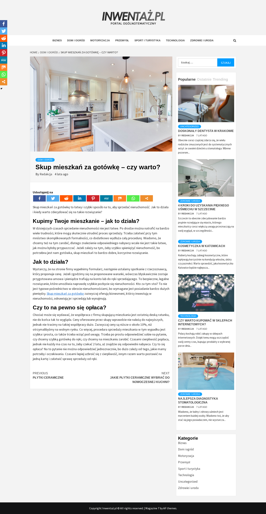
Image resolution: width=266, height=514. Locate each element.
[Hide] (1, 88)
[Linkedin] (79, 198)
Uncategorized (189, 126)
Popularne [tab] (187, 79)
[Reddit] (66, 198)
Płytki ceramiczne (48, 375)
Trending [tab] (220, 79)
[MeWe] (106, 198)
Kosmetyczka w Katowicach (201, 246)
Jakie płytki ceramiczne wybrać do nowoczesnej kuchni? (140, 378)
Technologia (175, 40)
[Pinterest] (93, 198)
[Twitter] (53, 198)
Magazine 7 (152, 508)
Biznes (57, 40)
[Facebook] (39, 198)
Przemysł (122, 40)
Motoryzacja (100, 40)
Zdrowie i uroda (202, 40)
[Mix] (119, 198)
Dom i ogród (76, 40)
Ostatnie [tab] (204, 79)
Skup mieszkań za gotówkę (65, 293)
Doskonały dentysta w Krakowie (206, 130)
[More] (146, 198)
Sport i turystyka (147, 40)
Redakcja (46, 174)
